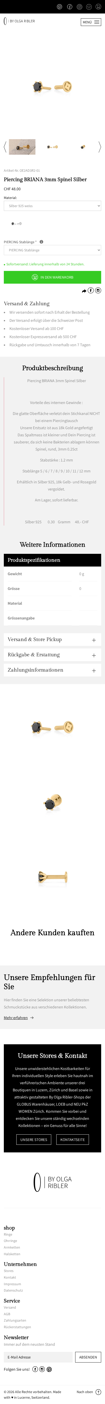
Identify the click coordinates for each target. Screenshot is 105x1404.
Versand (10, 1307)
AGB (7, 1314)
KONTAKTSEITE (72, 1139)
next (100, 146)
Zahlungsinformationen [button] (35, 670)
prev (5, 146)
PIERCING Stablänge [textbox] (41, 241)
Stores (9, 1270)
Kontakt (10, 1277)
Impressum (12, 1284)
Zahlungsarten (15, 1320)
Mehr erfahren (16, 1018)
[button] (98, 7)
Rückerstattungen (17, 1327)
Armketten (12, 1247)
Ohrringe (10, 1240)
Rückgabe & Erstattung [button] (34, 655)
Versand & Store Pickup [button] (35, 639)
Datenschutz (13, 1290)
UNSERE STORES (33, 1139)
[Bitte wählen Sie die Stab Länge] (41, 242)
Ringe (8, 1234)
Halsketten (12, 1254)
